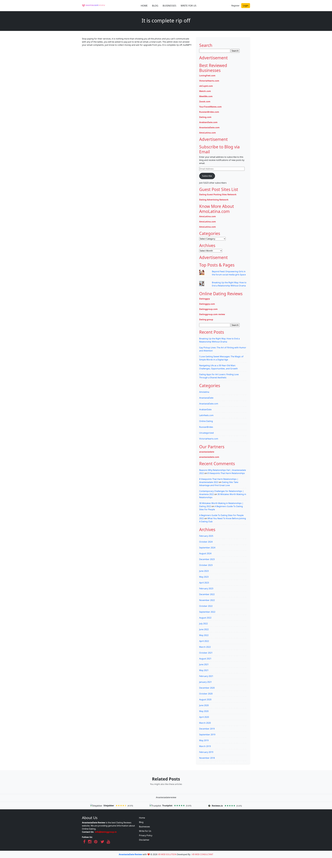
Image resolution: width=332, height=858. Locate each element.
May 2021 (204, 670)
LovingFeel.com (207, 75)
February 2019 (206, 752)
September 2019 (207, 734)
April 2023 (204, 582)
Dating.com (205, 117)
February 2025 (206, 535)
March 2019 (205, 746)
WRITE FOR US (188, 5)
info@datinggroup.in (106, 831)
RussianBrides (206, 427)
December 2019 (207, 728)
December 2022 (207, 594)
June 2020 (204, 705)
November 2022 (207, 600)
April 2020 (204, 717)
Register (235, 5)
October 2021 (206, 652)
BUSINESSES (169, 5)
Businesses (144, 826)
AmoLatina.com (207, 132)
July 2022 (203, 623)
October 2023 (206, 565)
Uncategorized (206, 432)
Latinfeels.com (206, 415)
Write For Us (145, 831)
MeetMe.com (206, 96)
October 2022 (206, 606)
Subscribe (207, 175)
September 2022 (207, 611)
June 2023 (204, 571)
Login (245, 5)
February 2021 (206, 676)
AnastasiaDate (206, 397)
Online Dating (206, 421)
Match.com (205, 91)
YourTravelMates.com (210, 106)
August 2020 (205, 699)
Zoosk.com (204, 101)
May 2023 (204, 576)
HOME (144, 5)
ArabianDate (205, 409)
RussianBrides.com (209, 111)
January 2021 (205, 682)
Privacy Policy (145, 835)
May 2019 (204, 740)
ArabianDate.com (208, 122)
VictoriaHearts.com (209, 80)
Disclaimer (144, 839)
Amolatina (204, 392)
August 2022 (205, 617)
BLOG (155, 5)
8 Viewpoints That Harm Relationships (226, 473)
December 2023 (207, 559)
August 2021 (205, 658)
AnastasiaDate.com (209, 127)
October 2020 (206, 693)
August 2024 (205, 553)
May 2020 (204, 711)
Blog (141, 822)
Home (142, 817)
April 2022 (204, 641)
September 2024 (207, 547)
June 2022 (204, 629)
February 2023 (206, 588)
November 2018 (207, 757)
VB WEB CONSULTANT (202, 854)
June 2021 (204, 664)
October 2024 (206, 541)
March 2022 (205, 646)
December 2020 (207, 687)
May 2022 (204, 635)
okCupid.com (206, 86)
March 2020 (205, 722)
